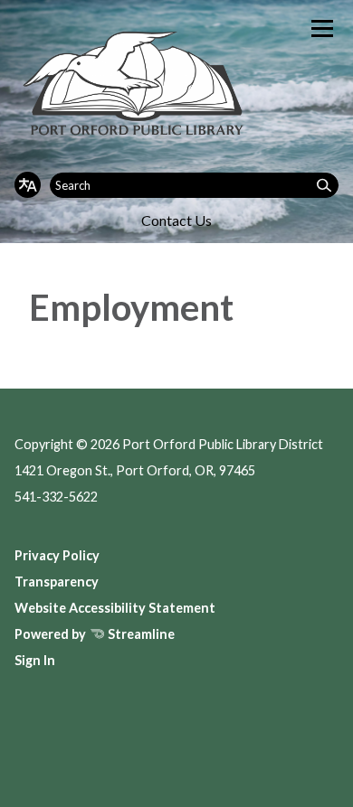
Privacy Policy (57, 555)
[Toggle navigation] (322, 28)
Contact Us (176, 220)
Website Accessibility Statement (114, 607)
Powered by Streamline (94, 634)
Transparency (56, 581)
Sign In (34, 660)
